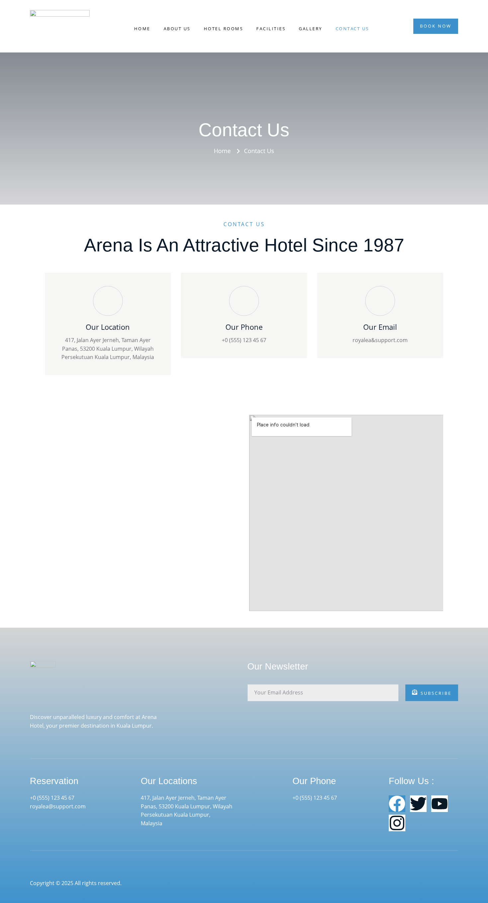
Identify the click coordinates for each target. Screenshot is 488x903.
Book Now (435, 26)
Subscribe (436, 693)
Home (142, 29)
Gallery (310, 29)
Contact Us (352, 29)
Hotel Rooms (223, 29)
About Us (177, 29)
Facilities (270, 29)
